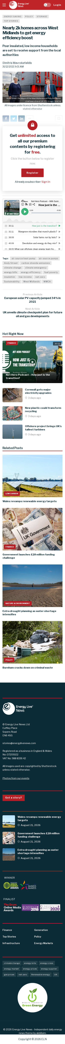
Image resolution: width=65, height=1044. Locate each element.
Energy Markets (43, 943)
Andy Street (11, 263)
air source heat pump (23, 258)
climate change (12, 267)
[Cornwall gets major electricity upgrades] (12, 395)
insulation (9, 277)
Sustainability (12, 281)
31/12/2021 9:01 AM (13, 66)
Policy (29, 16)
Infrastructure (11, 943)
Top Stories (11, 21)
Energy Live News (22, 1029)
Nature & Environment (18, 603)
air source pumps (48, 258)
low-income (25, 277)
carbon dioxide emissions (36, 263)
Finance (12, 343)
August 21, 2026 (30, 825)
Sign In (46, 181)
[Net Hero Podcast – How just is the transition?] (32, 362)
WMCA (47, 281)
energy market (11, 969)
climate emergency (35, 267)
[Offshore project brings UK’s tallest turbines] (12, 432)
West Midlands (31, 281)
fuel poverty (51, 272)
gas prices (9, 974)
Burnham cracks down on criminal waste (27, 667)
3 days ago (34, 397)
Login (57, 4)
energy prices (30, 969)
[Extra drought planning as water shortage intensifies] (32, 585)
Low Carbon (12, 493)
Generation (41, 930)
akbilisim (41, 1033)
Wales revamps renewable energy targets (29, 501)
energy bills (10, 272)
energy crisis (46, 963)
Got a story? (13, 797)
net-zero (40, 277)
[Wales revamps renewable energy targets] (32, 476)
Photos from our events (15, 778)
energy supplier (49, 969)
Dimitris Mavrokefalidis (17, 62)
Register (32, 172)
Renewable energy (40, 974)
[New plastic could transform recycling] (12, 413)
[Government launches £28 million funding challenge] (32, 529)
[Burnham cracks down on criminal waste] (32, 642)
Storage (42, 16)
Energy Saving (12, 16)
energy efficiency (30, 272)
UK (55, 974)
